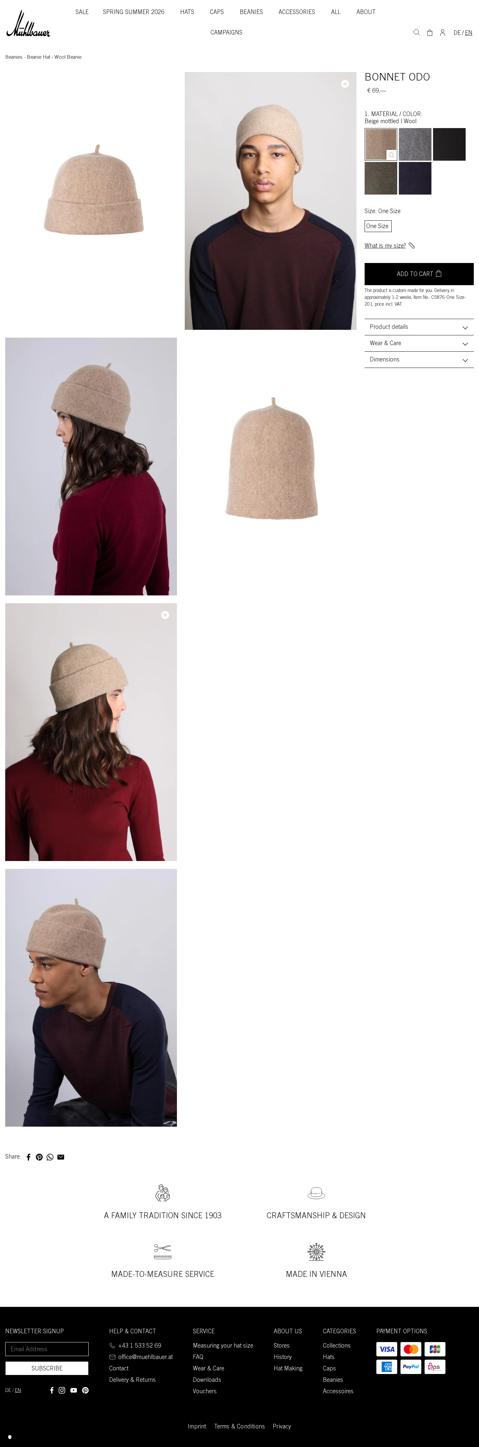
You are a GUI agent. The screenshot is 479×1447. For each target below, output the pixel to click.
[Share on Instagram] (62, 1390)
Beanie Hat (39, 57)
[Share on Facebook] (51, 1390)
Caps (217, 13)
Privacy (282, 1427)
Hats (187, 13)
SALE (82, 13)
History (283, 1358)
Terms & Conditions (239, 1427)
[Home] (28, 23)
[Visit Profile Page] (442, 32)
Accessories (297, 13)
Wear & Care (385, 344)
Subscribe (47, 1369)
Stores (282, 1346)
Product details (389, 327)
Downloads (207, 1380)
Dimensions (384, 360)
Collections (337, 1346)
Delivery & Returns (132, 1380)
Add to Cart (415, 275)
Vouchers (205, 1392)
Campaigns (226, 33)
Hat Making (288, 1369)
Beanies (251, 13)
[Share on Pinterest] (85, 1390)
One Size (377, 227)
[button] (28, 1157)
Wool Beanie (67, 57)
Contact (118, 1369)
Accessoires (338, 1392)
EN (468, 34)
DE (457, 34)
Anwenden (417, 32)
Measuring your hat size (223, 1346)
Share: (13, 1157)
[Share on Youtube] (73, 1390)
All (336, 13)
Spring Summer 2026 (133, 13)
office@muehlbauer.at (145, 1358)
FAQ (198, 1358)
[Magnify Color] (391, 155)
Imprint (197, 1427)
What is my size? (385, 246)
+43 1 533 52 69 (139, 1346)
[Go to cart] (429, 32)
